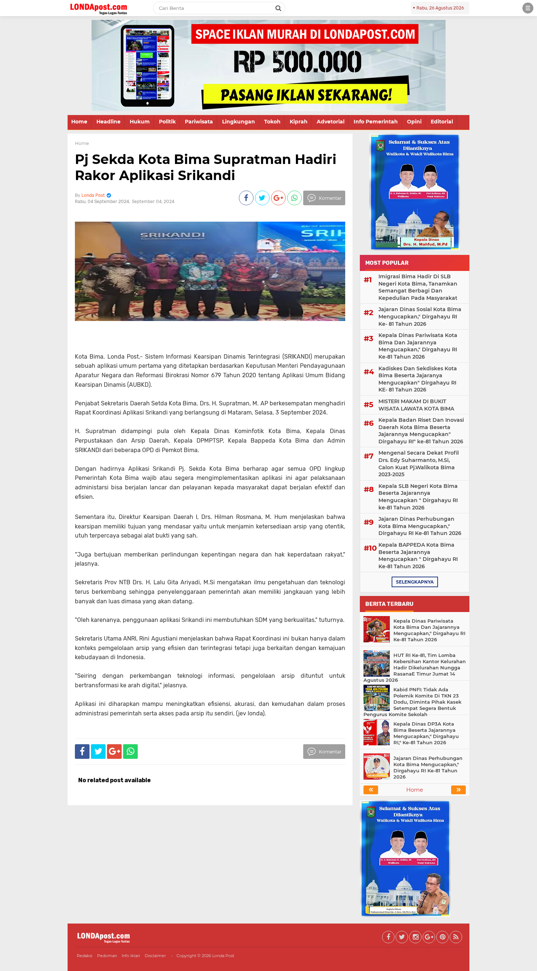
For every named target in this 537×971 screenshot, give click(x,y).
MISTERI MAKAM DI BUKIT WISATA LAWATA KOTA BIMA (416, 405)
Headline (108, 121)
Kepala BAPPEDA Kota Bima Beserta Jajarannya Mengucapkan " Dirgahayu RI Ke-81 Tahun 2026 (418, 556)
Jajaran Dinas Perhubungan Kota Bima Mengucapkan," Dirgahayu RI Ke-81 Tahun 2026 (419, 526)
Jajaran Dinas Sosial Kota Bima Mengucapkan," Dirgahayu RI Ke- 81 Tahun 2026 (419, 316)
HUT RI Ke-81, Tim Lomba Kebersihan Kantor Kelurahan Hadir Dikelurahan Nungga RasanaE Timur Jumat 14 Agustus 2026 (414, 667)
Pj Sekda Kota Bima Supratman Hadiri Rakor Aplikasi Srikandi (205, 167)
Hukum (140, 121)
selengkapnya (415, 582)
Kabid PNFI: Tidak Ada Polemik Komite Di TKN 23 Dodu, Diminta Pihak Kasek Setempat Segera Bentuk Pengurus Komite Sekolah (412, 702)
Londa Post (223, 955)
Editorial (442, 121)
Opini (414, 121)
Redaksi (84, 955)
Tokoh (272, 121)
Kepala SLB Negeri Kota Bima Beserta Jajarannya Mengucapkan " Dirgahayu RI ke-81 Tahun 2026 (418, 497)
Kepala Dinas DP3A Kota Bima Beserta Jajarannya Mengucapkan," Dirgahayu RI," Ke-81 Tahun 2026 (426, 733)
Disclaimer (155, 955)
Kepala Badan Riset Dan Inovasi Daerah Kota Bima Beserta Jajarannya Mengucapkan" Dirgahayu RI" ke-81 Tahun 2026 (421, 431)
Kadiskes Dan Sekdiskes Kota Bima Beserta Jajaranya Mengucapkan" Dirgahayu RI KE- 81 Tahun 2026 (417, 379)
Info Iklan (131, 955)
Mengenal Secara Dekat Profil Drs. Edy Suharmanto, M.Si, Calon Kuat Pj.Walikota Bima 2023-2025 (418, 464)
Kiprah (299, 121)
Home (79, 121)
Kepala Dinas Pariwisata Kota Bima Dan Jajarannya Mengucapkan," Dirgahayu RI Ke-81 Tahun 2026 (417, 346)
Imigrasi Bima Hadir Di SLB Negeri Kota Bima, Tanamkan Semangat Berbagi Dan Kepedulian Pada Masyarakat (417, 287)
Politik (167, 121)
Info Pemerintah (376, 121)
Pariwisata (199, 121)
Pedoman (107, 955)
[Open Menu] (527, 8)
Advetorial (330, 121)
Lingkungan (238, 121)
